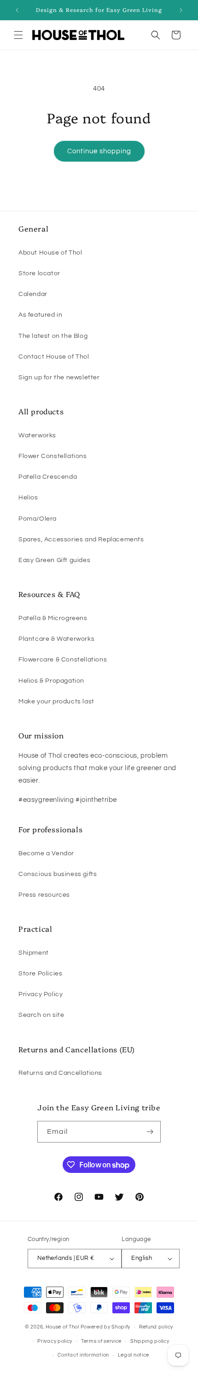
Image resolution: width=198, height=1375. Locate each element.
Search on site (41, 1015)
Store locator (39, 273)
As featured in (40, 315)
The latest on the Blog (52, 336)
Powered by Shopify (106, 1326)
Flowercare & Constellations (62, 659)
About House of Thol (50, 252)
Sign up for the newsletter (59, 377)
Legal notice (133, 1355)
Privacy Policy (40, 994)
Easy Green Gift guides (54, 560)
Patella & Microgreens (52, 618)
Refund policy (156, 1326)
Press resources (44, 895)
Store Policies (40, 973)
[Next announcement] (181, 10)
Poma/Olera (37, 519)
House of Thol (62, 1326)
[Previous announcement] (17, 10)
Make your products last (56, 701)
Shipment (33, 953)
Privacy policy (54, 1341)
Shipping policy (149, 1341)
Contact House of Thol (53, 357)
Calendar (32, 294)
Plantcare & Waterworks (56, 639)
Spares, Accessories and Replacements (81, 539)
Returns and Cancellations (60, 1073)
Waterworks (37, 435)
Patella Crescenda (47, 477)
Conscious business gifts (57, 874)
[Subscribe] (150, 1132)
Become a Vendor (46, 853)
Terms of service (101, 1341)
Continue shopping (99, 151)
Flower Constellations (52, 456)
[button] (18, 35)
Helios (28, 497)
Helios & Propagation (51, 681)
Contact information (83, 1355)
